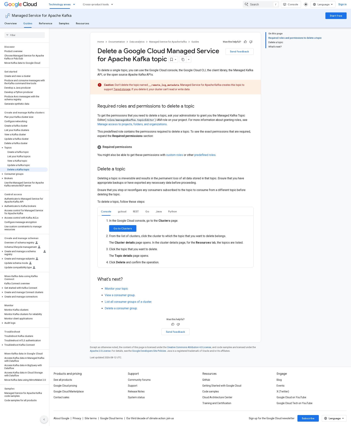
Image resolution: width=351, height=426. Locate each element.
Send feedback (239, 51)
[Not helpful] (251, 42)
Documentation (117, 41)
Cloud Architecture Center (217, 397)
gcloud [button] (122, 211)
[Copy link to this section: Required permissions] (135, 147)
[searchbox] (24, 35)
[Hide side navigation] (44, 419)
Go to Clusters (123, 228)
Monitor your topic (116, 288)
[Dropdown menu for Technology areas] (75, 4)
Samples (64, 23)
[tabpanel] (175, 242)
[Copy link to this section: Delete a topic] (129, 169)
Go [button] (147, 211)
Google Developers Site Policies (149, 350)
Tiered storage (122, 89)
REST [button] (136, 211)
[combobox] (261, 4)
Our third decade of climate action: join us (150, 418)
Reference (45, 23)
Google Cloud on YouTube (291, 397)
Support (132, 385)
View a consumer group (120, 295)
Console (293, 4)
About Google (61, 418)
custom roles (174, 155)
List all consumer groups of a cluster (128, 301)
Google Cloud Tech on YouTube (294, 403)
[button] (24, 148)
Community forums (139, 379)
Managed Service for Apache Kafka (41, 15)
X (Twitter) (283, 391)
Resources (82, 23)
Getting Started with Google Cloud (221, 385)
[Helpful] (245, 42)
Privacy (77, 418)
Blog (279, 379)
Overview (10, 23)
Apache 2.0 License (100, 350)
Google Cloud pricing (65, 385)
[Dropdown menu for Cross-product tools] (113, 4)
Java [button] (159, 211)
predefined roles (205, 155)
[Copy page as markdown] (183, 59)
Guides (27, 23)
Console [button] (106, 211)
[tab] (106, 211)
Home (100, 41)
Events (280, 385)
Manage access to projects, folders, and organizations (132, 124)
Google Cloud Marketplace (69, 391)
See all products (63, 379)
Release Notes (136, 391)
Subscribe (308, 418)
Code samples (210, 391)
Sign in (342, 4)
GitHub (206, 379)
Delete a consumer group (121, 308)
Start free (336, 15)
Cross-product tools (96, 4)
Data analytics (137, 41)
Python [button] (172, 211)
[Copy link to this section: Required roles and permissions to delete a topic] (198, 106)
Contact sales (61, 397)
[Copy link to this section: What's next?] (126, 279)
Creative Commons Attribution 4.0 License (189, 347)
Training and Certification (216, 403)
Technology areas (60, 4)
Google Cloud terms (111, 418)
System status (136, 397)
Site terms (91, 418)
